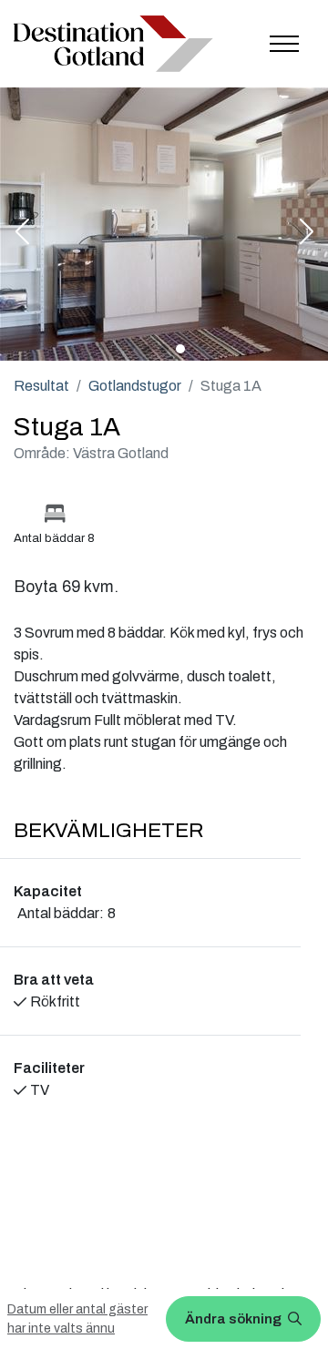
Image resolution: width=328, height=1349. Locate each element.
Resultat (41, 385)
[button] (22, 233)
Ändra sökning (234, 1319)
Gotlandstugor (134, 385)
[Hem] (113, 43)
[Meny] (284, 43)
